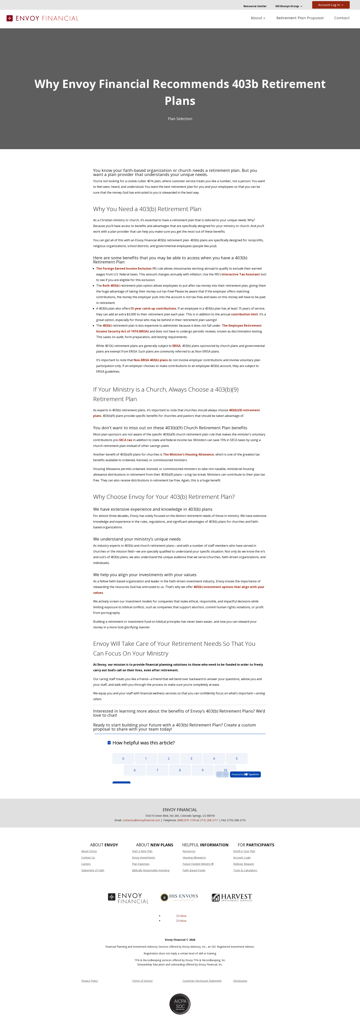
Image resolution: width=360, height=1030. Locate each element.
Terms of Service (142, 981)
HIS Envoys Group (287, 6)
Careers (86, 864)
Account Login (242, 857)
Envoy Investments (143, 857)
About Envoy (89, 851)
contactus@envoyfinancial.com (141, 820)
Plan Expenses (140, 864)
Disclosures (240, 981)
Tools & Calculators (245, 870)
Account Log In (329, 5)
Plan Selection (180, 118)
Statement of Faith (92, 870)
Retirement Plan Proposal (300, 18)
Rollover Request (243, 864)
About (256, 18)
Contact (342, 18)
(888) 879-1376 (186, 820)
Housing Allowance (194, 857)
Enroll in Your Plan (244, 851)
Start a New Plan (142, 851)
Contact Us (88, 857)
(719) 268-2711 (209, 820)
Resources (189, 851)
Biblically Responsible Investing (150, 870)
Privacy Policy (89, 981)
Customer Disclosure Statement (202, 981)
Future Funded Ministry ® (198, 864)
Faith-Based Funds (194, 870)
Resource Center (255, 6)
